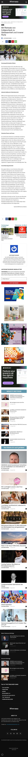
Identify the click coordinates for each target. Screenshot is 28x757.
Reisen (9, 21)
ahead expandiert (6, 604)
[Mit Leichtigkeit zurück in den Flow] (5, 404)
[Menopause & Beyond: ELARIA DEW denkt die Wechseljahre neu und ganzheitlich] (5, 419)
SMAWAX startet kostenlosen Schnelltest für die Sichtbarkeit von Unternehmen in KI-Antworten (17, 396)
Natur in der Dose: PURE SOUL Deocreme (18, 424)
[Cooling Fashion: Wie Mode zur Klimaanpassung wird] (5, 434)
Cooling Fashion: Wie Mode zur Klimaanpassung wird (10, 565)
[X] (9, 41)
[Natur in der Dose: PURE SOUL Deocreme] (5, 426)
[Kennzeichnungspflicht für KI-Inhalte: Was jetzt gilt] (14, 615)
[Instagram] (11, 733)
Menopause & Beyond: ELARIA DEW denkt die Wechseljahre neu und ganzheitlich (17, 418)
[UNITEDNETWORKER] (2, 38)
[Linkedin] (14, 733)
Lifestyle (5, 21)
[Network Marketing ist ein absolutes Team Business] (5, 638)
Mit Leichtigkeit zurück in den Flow (17, 402)
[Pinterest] (12, 41)
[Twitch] (17, 733)
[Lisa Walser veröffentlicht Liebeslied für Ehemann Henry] (5, 412)
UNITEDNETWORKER (8, 38)
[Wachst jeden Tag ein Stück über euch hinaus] (5, 645)
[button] (2, 754)
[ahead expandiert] (14, 596)
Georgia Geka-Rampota (5, 626)
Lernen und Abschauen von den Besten (18, 650)
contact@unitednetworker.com (12, 724)
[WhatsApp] (15, 41)
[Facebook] (6, 41)
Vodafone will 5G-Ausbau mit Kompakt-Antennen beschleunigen (21, 236)
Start (2, 21)
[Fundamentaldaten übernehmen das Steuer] (5, 441)
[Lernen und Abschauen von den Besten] (5, 652)
